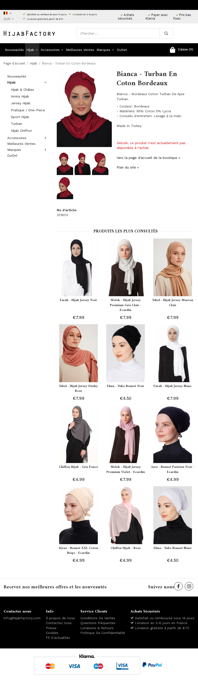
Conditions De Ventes (97, 618)
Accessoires (50, 50)
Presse (51, 628)
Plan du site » (128, 167)
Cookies (52, 633)
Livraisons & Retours (96, 628)
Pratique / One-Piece (28, 110)
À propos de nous (60, 618)
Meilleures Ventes (80, 50)
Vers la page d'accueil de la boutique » (148, 158)
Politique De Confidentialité (102, 633)
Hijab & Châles (22, 89)
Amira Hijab (20, 96)
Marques (103, 50)
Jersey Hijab (20, 103)
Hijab (30, 50)
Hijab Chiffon (21, 131)
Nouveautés (14, 50)
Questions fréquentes (97, 623)
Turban (16, 124)
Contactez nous (59, 623)
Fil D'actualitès (58, 638)
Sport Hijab (20, 117)
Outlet (122, 50)
